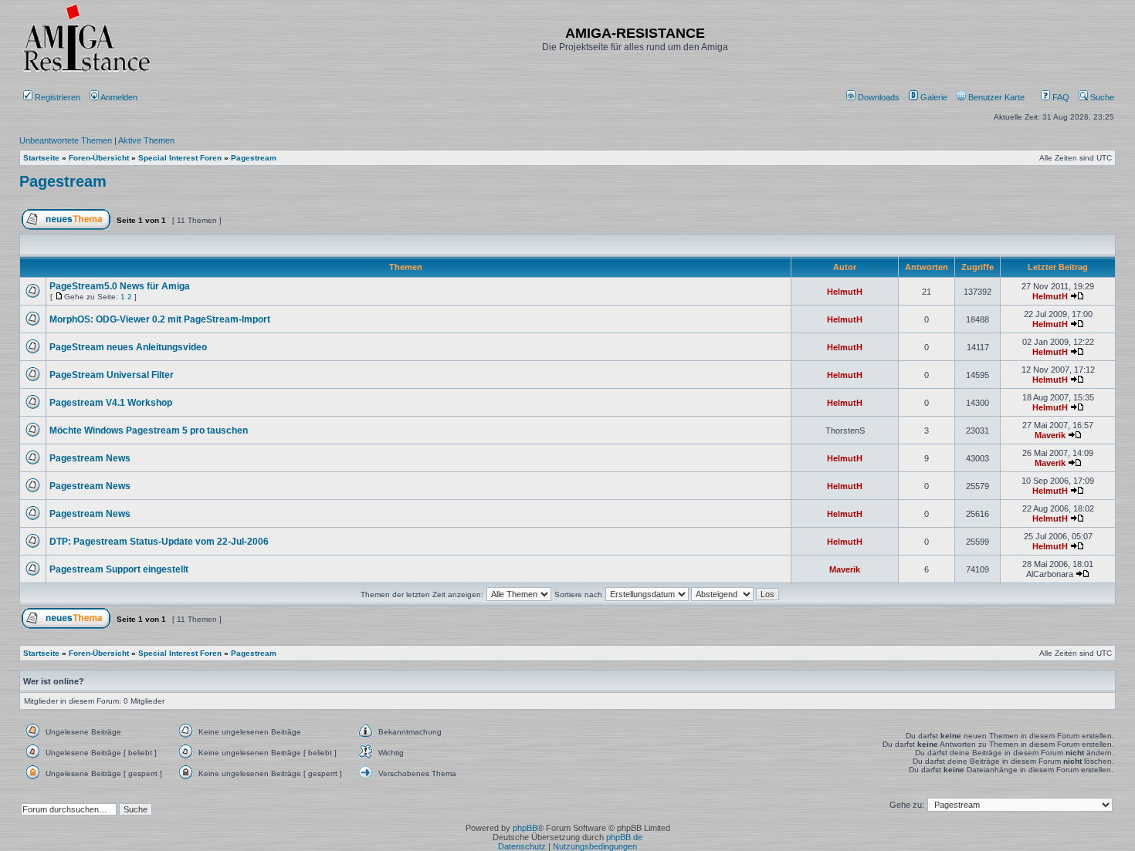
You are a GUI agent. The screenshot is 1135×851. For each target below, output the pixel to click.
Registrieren (56, 97)
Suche (1101, 97)
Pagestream (63, 181)
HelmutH (844, 291)
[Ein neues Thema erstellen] (66, 227)
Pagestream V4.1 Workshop (110, 402)
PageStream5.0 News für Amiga (119, 286)
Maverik (1050, 435)
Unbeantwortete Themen (65, 140)
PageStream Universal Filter (111, 375)
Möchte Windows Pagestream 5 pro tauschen (148, 430)
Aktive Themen (146, 140)
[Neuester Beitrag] (1077, 296)
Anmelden (119, 97)
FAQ (1059, 97)
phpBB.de (624, 837)
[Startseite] (86, 71)
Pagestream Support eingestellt (118, 569)
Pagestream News (89, 458)
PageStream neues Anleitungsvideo (128, 347)
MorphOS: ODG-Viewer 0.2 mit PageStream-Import (159, 319)
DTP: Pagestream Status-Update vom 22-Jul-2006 (159, 541)
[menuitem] (874, 97)
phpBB (525, 827)
